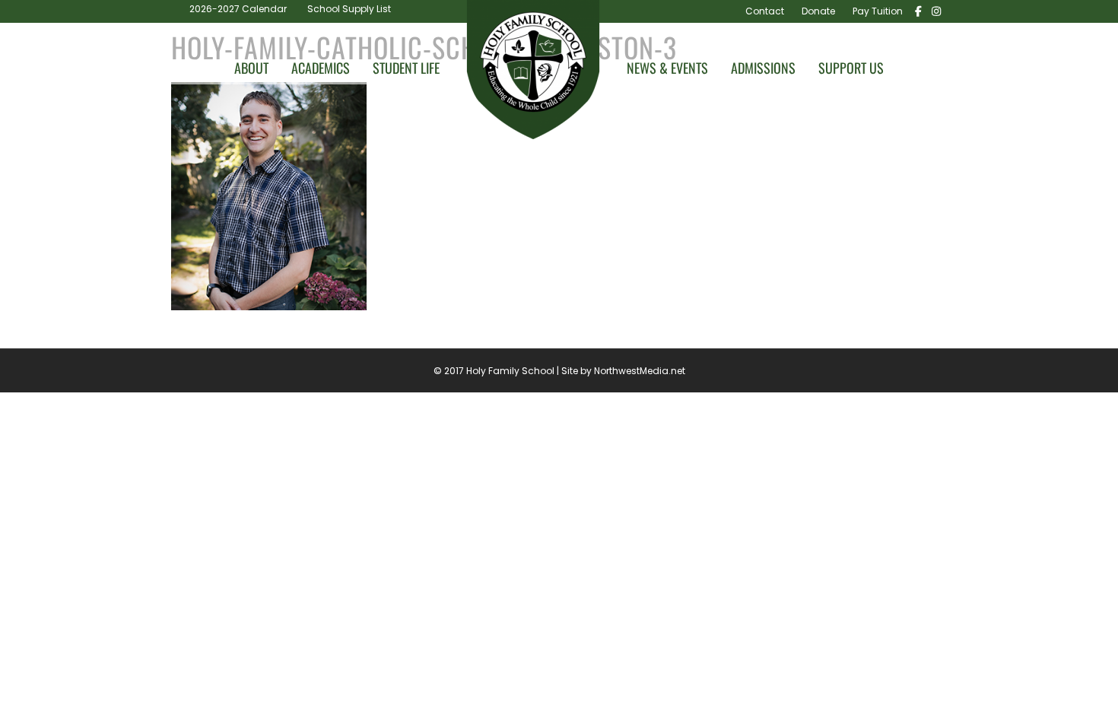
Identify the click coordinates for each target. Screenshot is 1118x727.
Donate (818, 11)
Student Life (406, 68)
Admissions (763, 68)
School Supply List (349, 8)
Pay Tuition (878, 11)
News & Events (667, 68)
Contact (764, 11)
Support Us (851, 68)
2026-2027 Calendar (238, 8)
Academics (320, 68)
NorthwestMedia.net (639, 370)
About (251, 68)
